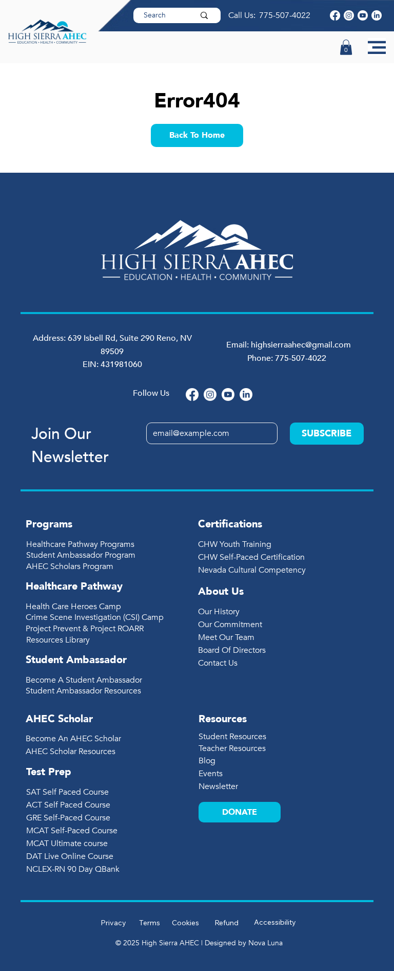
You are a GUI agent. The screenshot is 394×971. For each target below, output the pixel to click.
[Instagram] (349, 15)
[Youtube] (363, 15)
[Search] (204, 15)
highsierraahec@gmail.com (301, 345)
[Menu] (377, 47)
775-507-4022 (285, 15)
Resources (223, 719)
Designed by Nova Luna (244, 943)
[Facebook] (335, 15)
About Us (221, 591)
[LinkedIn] (376, 15)
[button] (346, 47)
